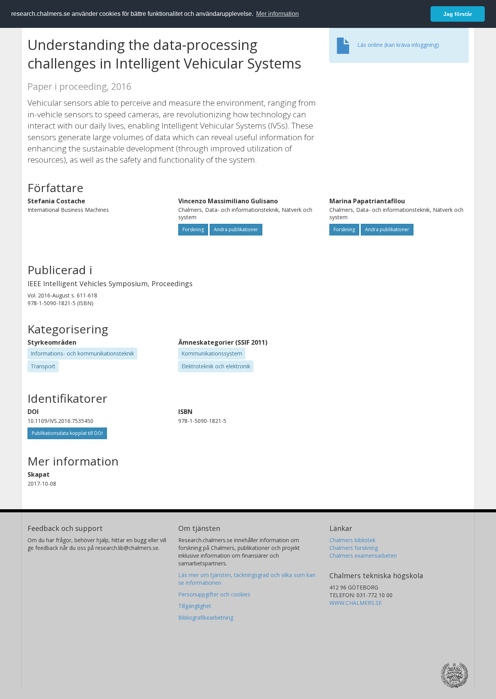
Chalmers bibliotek (352, 540)
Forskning (193, 229)
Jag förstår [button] (457, 14)
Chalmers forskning (353, 547)
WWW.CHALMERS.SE (355, 602)
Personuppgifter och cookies (214, 594)
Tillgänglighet (194, 606)
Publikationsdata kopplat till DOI (67, 433)
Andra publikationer (236, 229)
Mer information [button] (277, 13)
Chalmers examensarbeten (363, 555)
